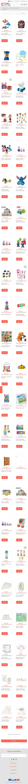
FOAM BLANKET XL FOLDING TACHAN (5, 721)
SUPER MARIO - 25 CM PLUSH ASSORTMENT (20, 253)
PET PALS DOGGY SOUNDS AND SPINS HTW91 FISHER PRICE (5, 190)
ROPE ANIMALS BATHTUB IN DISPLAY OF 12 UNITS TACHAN (6, 34)
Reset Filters (14, 740)
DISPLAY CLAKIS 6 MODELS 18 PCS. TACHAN (4, 221)
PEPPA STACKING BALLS (6, 314)
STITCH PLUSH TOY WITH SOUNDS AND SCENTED (20, 190)
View (5, 40)
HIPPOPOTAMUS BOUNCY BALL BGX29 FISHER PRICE (20, 221)
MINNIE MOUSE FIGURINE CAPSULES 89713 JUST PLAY (20, 284)
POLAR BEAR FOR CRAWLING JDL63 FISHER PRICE (19, 97)
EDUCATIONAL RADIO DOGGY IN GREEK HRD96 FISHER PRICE (5, 409)
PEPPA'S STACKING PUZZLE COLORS (19, 627)
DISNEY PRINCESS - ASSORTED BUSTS (5, 128)
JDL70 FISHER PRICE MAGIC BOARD (20, 721)
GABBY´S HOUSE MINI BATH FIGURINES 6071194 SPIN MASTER (20, 34)
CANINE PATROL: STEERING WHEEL (19, 377)
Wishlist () (17, 1)
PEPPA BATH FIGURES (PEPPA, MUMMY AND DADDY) (5, 253)
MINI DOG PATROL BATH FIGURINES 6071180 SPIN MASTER (6, 65)
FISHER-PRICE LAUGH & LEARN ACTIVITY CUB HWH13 (6, 97)
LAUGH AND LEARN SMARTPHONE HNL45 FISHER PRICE (5, 690)
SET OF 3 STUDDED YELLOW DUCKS (20, 596)
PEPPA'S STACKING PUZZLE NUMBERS (5, 502)
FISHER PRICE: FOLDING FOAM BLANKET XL (6, 596)
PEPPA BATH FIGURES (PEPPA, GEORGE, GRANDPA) (20, 159)
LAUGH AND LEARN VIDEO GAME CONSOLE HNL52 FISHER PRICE (21, 440)
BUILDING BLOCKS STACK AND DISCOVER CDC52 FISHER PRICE (6, 440)
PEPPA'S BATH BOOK (20, 408)
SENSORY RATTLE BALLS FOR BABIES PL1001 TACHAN (21, 534)
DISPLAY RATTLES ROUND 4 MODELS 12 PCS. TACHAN (20, 502)
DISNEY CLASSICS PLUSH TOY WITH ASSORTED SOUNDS (6, 159)
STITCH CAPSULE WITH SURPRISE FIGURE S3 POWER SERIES (6, 346)
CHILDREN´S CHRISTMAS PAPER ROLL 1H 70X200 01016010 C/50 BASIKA (6, 471)
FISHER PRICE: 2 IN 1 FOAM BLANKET (5, 627)
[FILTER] (1, 392)
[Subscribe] (25, 755)
